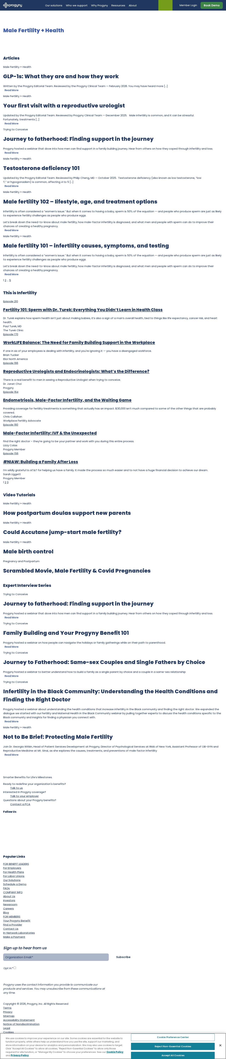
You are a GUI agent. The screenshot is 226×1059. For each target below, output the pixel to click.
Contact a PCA (20, 804)
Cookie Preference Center (173, 1037)
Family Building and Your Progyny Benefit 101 (66, 633)
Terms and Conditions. (42, 979)
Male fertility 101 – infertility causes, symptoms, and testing (86, 245)
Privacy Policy (11, 979)
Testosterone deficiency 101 (41, 168)
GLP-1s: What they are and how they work (61, 76)
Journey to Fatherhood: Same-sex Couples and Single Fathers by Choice (104, 662)
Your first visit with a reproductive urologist (64, 105)
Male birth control (28, 551)
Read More (12, 90)
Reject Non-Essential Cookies (173, 1046)
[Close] (220, 1045)
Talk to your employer (24, 796)
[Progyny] (12, 5)
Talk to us (16, 788)
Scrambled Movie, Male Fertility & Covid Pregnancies (77, 571)
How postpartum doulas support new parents (67, 513)
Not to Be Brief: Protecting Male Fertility (58, 737)
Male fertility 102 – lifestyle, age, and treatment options (80, 201)
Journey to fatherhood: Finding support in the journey (78, 139)
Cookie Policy (114, 1052)
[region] (113, 1046)
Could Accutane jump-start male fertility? (62, 532)
